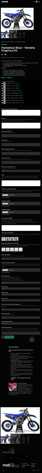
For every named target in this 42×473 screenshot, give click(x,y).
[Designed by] (38, 470)
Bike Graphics (17, 57)
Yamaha (23, 57)
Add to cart (9, 337)
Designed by (34, 470)
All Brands (10, 57)
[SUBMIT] (23, 456)
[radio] (10, 83)
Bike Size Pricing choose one (8, 81)
